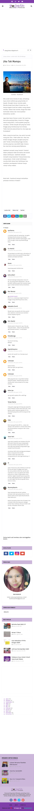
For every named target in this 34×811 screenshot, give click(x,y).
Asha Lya (10, 390)
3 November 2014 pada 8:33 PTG (15, 422)
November (9, 714)
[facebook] (12, 1)
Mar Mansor (7, 65)
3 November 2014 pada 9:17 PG (14, 276)
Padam (13, 244)
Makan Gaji (15, 210)
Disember (9, 713)
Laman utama (6, 56)
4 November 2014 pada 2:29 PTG (15, 438)
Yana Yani (11, 436)
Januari (8, 709)
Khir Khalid (11, 321)
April (7, 705)
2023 (7, 699)
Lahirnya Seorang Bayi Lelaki (20, 649)
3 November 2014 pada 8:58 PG (15, 250)
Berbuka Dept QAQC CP (19, 624)
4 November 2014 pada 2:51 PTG (15, 464)
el (8, 463)
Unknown (11, 361)
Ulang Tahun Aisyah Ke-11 (11, 50)
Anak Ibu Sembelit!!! (16, 771)
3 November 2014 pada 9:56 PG (15, 308)
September (9, 702)
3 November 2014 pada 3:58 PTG (15, 351)
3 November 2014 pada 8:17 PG (14, 232)
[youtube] (22, 1)
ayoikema (11, 230)
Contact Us (23, 805)
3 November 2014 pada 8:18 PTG (15, 403)
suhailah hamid (13, 296)
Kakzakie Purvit (13, 306)
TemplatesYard (28, 808)
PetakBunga (12, 336)
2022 (7, 711)
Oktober (8, 700)
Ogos (7, 703)
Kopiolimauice (12, 349)
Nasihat (22, 210)
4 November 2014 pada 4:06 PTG (15, 489)
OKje (9, 420)
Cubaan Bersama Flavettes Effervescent (18, 763)
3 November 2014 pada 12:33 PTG (15, 323)
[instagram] (15, 1)
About (16, 805)
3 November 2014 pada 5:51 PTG (15, 375)
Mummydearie (12, 487)
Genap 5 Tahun (16, 632)
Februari (8, 708)
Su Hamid (11, 248)
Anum (10, 263)
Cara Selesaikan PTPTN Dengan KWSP (18, 642)
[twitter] (19, 1)
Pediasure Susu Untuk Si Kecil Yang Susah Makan (21, 658)
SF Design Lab (17, 808)
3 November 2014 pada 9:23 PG (14, 293)
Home (10, 805)
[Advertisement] (17, 29)
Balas (9, 244)
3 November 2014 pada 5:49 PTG (15, 362)
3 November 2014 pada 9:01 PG (15, 265)
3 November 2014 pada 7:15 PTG (15, 392)
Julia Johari (11, 275)
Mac (7, 706)
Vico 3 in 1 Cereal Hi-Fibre (17, 779)
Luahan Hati (14, 56)
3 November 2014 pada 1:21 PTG (15, 337)
